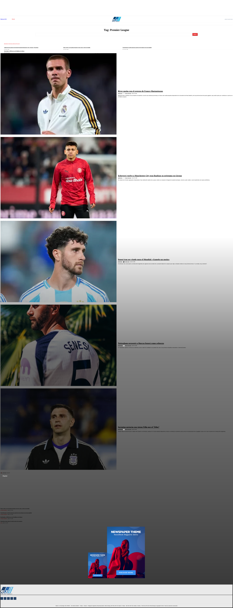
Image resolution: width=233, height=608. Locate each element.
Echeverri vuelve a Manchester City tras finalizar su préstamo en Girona (150, 175)
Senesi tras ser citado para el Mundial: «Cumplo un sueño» (144, 259)
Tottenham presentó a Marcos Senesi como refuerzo (141, 343)
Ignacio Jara (127, 261)
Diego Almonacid (128, 93)
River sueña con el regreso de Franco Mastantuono (140, 91)
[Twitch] (8, 598)
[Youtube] (15, 598)
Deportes (120, 93)
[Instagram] (5, 598)
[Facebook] (1, 598)
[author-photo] (124, 93)
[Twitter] (11, 598)
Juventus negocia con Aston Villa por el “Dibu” (138, 427)
